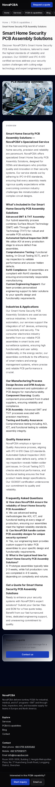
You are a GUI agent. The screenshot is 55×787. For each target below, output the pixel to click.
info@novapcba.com (18, 755)
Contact (6, 734)
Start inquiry (20, 782)
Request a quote (41, 4)
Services (17, 13)
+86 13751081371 (18, 751)
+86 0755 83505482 (25, 747)
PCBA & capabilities (33, 13)
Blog (48, 13)
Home (6, 13)
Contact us (27, 654)
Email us (37, 782)
